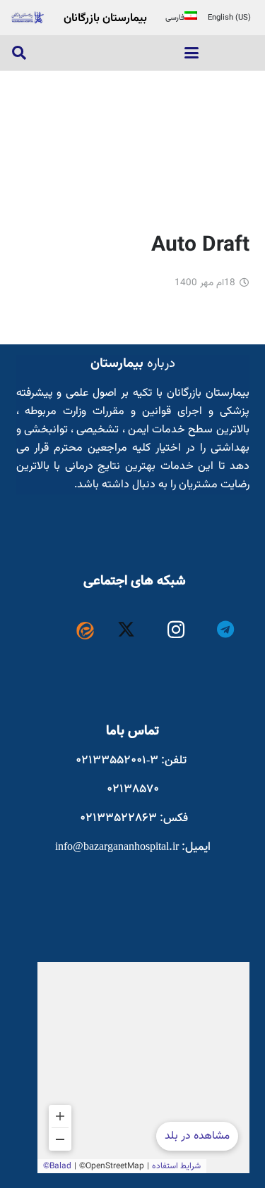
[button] (191, 53)
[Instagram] (176, 630)
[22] (28, 18)
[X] (126, 630)
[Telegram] (226, 630)
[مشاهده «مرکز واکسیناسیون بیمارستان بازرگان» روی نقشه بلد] (143, 1067)
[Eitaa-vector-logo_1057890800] (85, 630)
